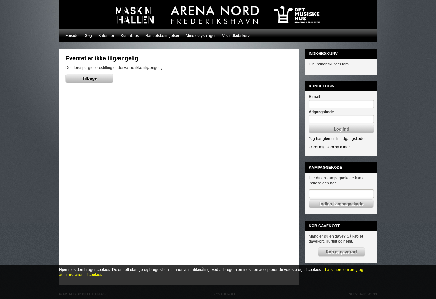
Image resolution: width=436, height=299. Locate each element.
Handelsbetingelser (162, 36)
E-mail (314, 96)
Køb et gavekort (341, 252)
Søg (88, 36)
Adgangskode (321, 112)
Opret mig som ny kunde (330, 147)
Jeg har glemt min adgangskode (337, 139)
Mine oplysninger (201, 36)
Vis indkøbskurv (236, 36)
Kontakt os (130, 36)
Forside (72, 36)
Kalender (106, 36)
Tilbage (89, 78)
